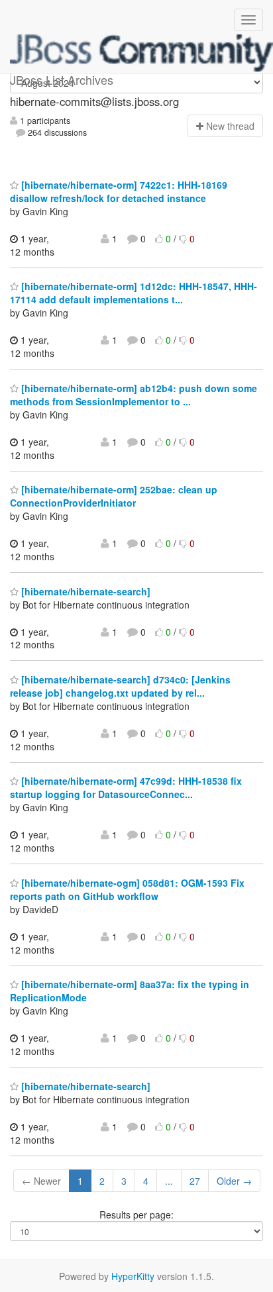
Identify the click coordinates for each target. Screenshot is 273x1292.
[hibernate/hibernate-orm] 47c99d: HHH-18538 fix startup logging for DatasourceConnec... (126, 787)
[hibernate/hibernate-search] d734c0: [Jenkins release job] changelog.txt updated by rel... (120, 686)
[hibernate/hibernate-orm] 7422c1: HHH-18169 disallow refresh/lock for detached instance (118, 191)
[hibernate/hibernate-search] (84, 591)
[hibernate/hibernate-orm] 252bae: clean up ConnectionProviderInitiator (113, 496)
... (169, 1180)
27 (195, 1180)
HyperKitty (132, 1276)
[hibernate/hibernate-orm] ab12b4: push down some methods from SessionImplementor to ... (133, 394)
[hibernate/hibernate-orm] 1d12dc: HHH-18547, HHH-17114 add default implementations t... (133, 292)
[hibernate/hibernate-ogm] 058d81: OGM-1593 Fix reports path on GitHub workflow (127, 889)
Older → (234, 1180)
